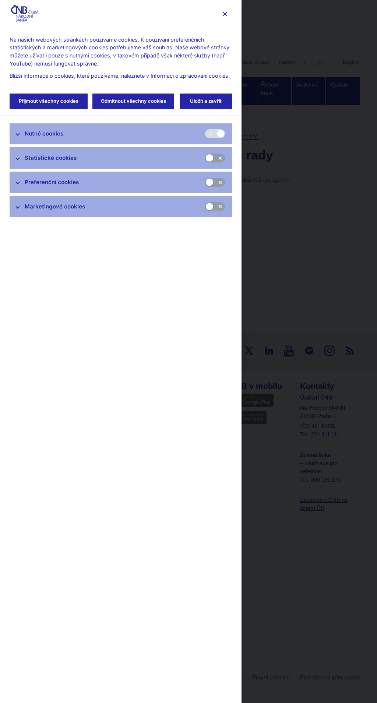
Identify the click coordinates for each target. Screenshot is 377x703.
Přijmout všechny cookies (49, 101)
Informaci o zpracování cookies (189, 76)
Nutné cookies (44, 133)
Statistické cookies (51, 157)
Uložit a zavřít (206, 101)
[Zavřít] (225, 14)
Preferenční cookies (52, 182)
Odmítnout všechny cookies (133, 101)
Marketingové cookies (55, 206)
